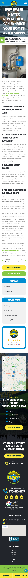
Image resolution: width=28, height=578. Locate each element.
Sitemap (14, 570)
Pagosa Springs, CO (10, 315)
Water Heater (8, 291)
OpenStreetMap (22, 390)
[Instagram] (11, 497)
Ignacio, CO (8, 310)
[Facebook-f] (6, 497)
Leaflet (16, 390)
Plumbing (7, 286)
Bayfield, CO (8, 306)
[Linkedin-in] (21, 497)
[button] (25, 3)
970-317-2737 (16, 463)
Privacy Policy (11, 568)
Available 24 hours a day (15, 461)
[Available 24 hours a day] (6, 463)
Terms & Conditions (20, 568)
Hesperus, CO (8, 320)
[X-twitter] (16, 497)
